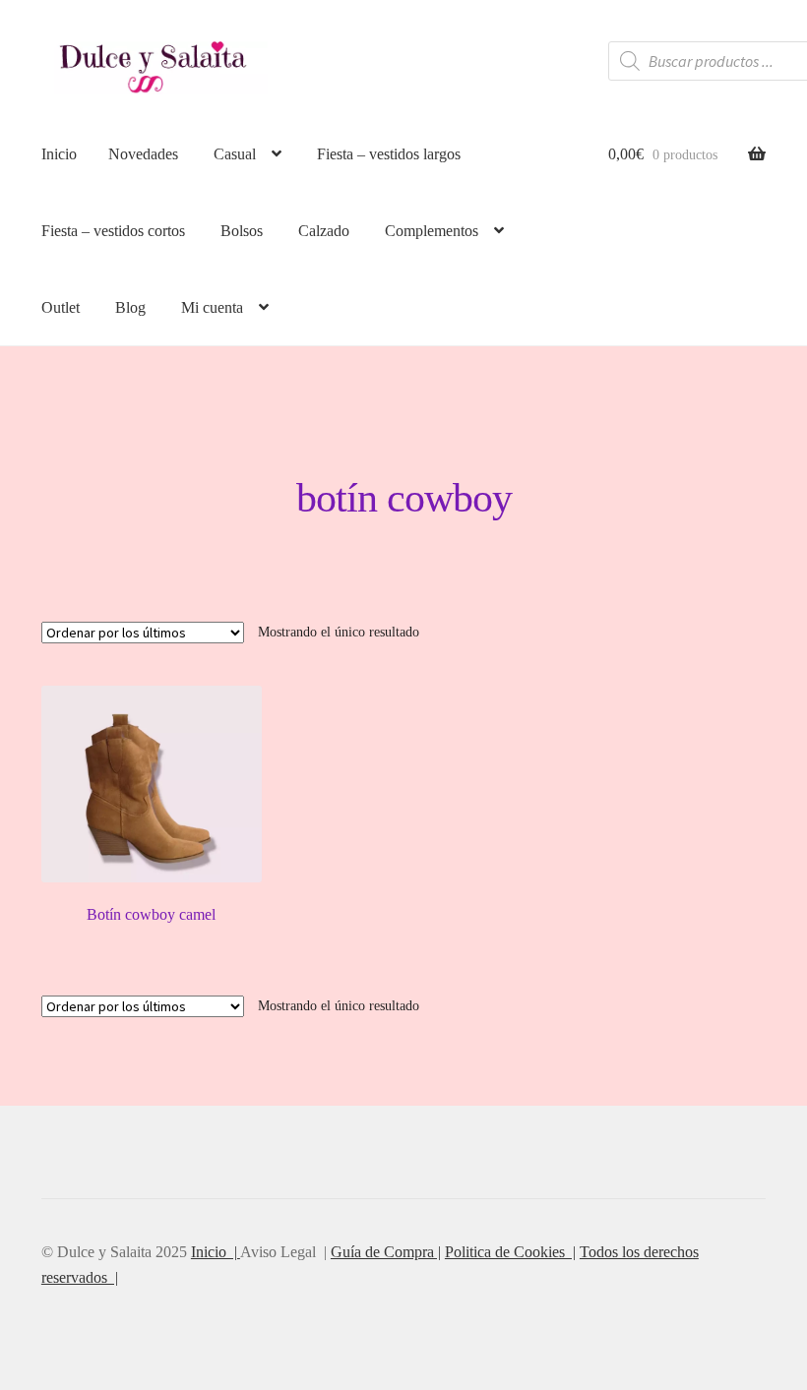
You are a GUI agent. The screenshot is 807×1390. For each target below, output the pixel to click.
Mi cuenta (212, 307)
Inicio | (215, 1251)
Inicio (59, 154)
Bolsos (241, 230)
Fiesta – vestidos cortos (113, 230)
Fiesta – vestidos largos (389, 154)
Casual (235, 154)
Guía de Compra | (386, 1251)
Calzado (323, 230)
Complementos (431, 230)
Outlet (60, 307)
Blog (130, 307)
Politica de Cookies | (510, 1251)
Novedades (143, 154)
